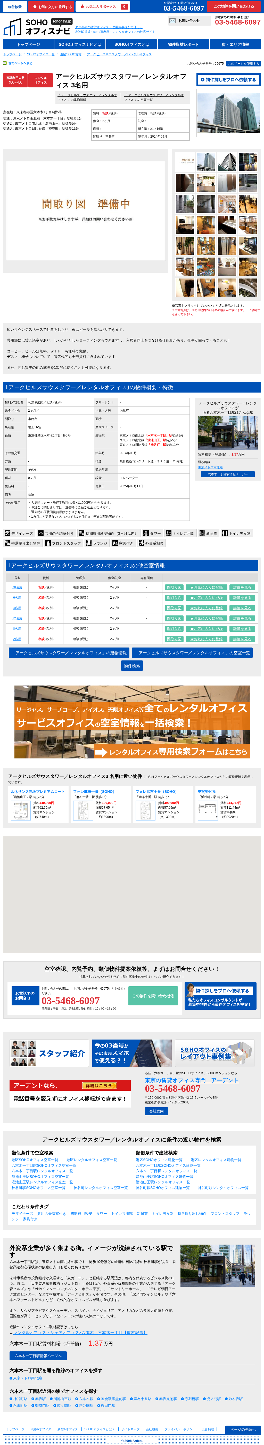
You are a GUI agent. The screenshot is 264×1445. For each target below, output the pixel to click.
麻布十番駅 (143, 1399)
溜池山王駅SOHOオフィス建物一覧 (164, 1177)
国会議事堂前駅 (113, 1399)
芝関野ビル (207, 791)
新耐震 (142, 1213)
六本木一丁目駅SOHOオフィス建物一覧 (168, 1165)
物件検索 (15, 7)
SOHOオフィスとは (131, 44)
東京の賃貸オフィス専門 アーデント (192, 1080)
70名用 (17, 587)
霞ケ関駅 (64, 1405)
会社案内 (156, 1111)
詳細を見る (242, 587)
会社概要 (152, 1429)
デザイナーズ (22, 1213)
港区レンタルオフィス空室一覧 (92, 1160)
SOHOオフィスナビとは (80, 44)
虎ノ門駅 (214, 1399)
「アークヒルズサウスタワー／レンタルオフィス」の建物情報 (69, 653)
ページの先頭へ (243, 1429)
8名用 (17, 628)
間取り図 (174, 587)
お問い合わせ (189, 20)
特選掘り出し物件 (192, 1213)
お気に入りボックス (105, 6)
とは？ (99, 1429)
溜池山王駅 (62, 1399)
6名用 (17, 597)
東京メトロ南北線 (210, 467)
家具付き (30, 1219)
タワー (101, 1213)
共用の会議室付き (51, 1213)
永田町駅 (20, 1405)
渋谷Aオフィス (41, 1429)
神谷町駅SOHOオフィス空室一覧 (38, 1188)
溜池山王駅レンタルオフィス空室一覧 (42, 1182)
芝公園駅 (86, 1405)
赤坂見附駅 (168, 1399)
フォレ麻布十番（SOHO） (94, 791)
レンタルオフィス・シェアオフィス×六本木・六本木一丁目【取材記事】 (80, 1332)
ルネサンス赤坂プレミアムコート (40, 791)
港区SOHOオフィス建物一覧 (159, 1160)
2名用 (17, 639)
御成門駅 (42, 1405)
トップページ (28, 44)
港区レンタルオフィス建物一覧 (216, 1160)
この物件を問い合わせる (234, 6)
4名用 (17, 608)
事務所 (32, 419)
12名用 (17, 618)
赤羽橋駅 (192, 1399)
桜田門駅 (108, 1405)
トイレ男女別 (163, 1213)
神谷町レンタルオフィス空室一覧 (101, 1188)
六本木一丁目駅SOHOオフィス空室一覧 (44, 1165)
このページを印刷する (243, 63)
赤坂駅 (40, 1399)
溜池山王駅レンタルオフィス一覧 (163, 1182)
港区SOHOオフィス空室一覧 (35, 1160)
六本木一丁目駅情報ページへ (228, 474)
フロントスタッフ (225, 1213)
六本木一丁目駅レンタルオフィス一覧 (42, 1171)
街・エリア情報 (235, 44)
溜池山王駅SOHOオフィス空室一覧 (40, 1177)
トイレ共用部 (122, 1213)
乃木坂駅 (235, 1399)
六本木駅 (86, 1399)
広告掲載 (208, 1429)
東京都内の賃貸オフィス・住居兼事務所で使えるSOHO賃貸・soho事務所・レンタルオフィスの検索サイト (115, 29)
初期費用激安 (81, 1213)
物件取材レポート (183, 44)
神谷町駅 (20, 1399)
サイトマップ (130, 1429)
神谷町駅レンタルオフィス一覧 (223, 1188)
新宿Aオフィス (67, 1429)
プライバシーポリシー (180, 1429)
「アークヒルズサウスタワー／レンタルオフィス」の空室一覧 (192, 653)
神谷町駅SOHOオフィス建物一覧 (163, 1188)
